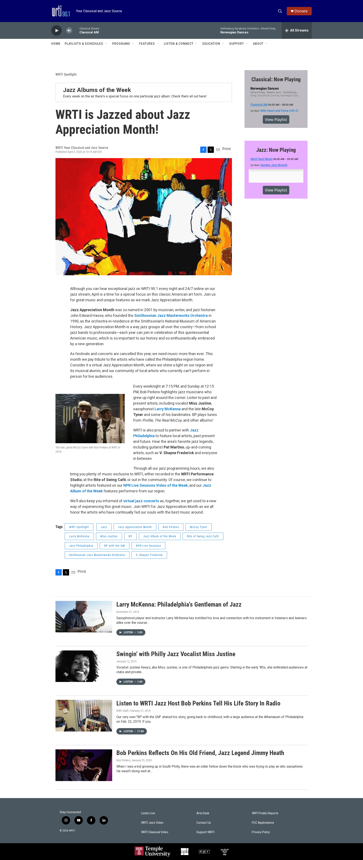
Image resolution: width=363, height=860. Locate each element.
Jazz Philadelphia (81, 545)
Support (236, 43)
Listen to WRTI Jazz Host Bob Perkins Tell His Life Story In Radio (198, 703)
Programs (121, 43)
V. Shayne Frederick (149, 555)
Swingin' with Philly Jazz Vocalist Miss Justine (175, 654)
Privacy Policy (261, 832)
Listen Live (148, 813)
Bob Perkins (171, 527)
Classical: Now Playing (276, 79)
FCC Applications (263, 822)
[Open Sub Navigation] (106, 43)
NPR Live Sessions (148, 545)
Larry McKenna (79, 536)
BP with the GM (114, 545)
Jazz (104, 527)
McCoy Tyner (198, 527)
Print (226, 148)
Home (55, 43)
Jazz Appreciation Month (135, 527)
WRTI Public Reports (265, 813)
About (258, 43)
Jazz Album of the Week (159, 536)
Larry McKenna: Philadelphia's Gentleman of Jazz (179, 604)
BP (130, 536)
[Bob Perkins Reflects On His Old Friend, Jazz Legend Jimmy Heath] (83, 765)
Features (147, 43)
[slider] (75, 30)
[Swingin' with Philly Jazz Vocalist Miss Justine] (83, 666)
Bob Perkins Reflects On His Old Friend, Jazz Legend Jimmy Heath (200, 752)
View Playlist (276, 119)
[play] (56, 30)
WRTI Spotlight (65, 74)
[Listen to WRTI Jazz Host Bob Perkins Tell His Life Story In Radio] (83, 715)
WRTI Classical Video (154, 832)
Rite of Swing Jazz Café (203, 536)
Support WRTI (205, 832)
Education (211, 43)
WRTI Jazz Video (152, 822)
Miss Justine (109, 536)
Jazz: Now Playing (276, 150)
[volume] (69, 30)
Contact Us (203, 822)
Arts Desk (202, 813)
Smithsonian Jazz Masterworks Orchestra (97, 555)
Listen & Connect (178, 43)
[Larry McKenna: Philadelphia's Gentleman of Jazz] (83, 616)
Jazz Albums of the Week (97, 90)
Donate (301, 11)
